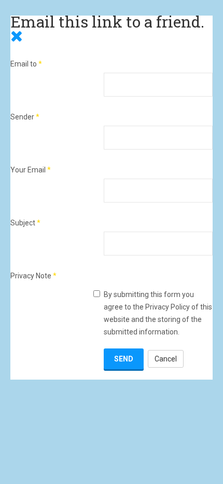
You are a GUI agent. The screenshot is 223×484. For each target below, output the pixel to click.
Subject (25, 223)
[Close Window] (16, 35)
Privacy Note (33, 276)
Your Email (30, 170)
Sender (24, 117)
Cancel (166, 359)
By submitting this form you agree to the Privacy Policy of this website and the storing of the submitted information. (158, 313)
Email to (26, 64)
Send (123, 359)
